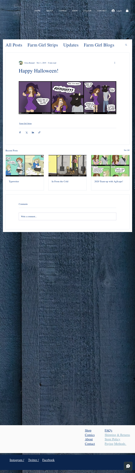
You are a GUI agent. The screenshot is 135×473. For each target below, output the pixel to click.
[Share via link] (39, 132)
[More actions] (114, 62)
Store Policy (112, 439)
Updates (71, 45)
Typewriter (14, 181)
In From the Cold (60, 181)
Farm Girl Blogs (99, 45)
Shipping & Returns (117, 435)
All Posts (14, 45)
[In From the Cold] (68, 165)
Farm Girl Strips (43, 45)
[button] (127, 10)
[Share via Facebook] (20, 132)
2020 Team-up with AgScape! (108, 181)
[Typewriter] (25, 165)
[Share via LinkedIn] (33, 132)
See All (126, 150)
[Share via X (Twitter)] (26, 132)
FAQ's (108, 430)
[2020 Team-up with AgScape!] (110, 165)
